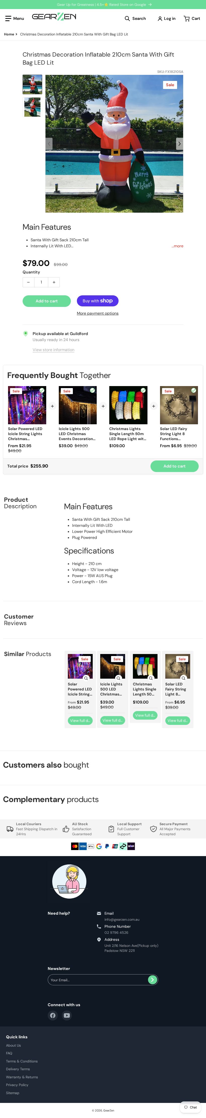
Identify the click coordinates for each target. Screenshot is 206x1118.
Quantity (31, 272)
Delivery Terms (18, 1069)
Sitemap (12, 1093)
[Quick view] (86, 678)
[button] (14, 18)
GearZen (108, 1110)
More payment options (98, 313)
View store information (53, 349)
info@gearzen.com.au (122, 919)
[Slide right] (179, 144)
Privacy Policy (17, 1085)
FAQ (9, 1053)
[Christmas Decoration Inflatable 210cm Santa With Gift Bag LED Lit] (32, 84)
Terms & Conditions (22, 1061)
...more (177, 246)
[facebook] (53, 1015)
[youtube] (67, 1015)
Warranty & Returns (22, 1077)
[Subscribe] (152, 979)
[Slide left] (49, 144)
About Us (13, 1045)
